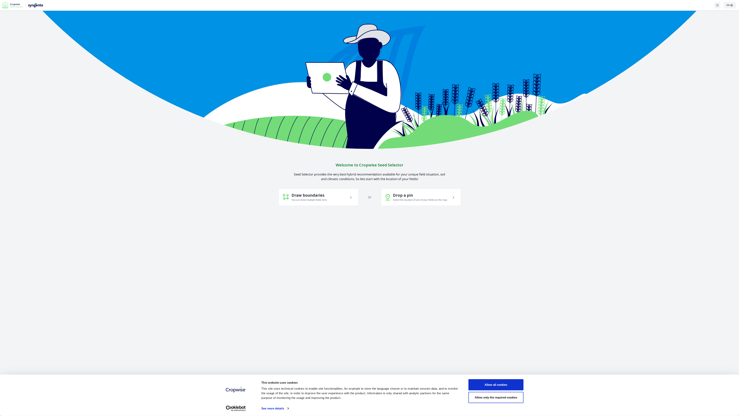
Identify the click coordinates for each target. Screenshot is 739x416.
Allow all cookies (496, 384)
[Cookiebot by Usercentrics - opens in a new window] (236, 408)
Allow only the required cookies (496, 397)
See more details (272, 408)
